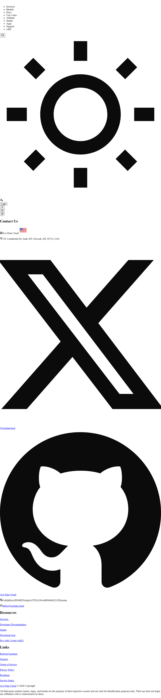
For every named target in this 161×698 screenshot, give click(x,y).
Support (4, 659)
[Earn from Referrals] (2, 214)
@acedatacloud (7, 428)
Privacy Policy (7, 670)
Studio (3, 630)
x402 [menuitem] (8, 29)
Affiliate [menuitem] (10, 18)
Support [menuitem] (10, 26)
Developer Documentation (13, 624)
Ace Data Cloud (8, 594)
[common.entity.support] (2, 211)
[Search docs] (2, 35)
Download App (7, 635)
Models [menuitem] (10, 9)
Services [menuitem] (10, 6)
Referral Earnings (8, 654)
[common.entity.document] (2, 207)
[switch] (80, 118)
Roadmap (5, 675)
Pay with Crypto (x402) (12, 640)
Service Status (7, 680)
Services (4, 619)
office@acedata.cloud (13, 606)
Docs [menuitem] (8, 12)
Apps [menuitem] (9, 23)
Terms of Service (8, 664)
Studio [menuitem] (9, 20)
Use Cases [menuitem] (11, 15)
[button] (1, 200)
